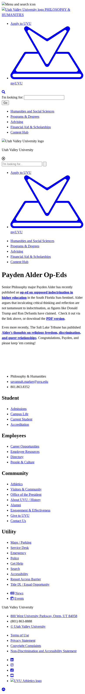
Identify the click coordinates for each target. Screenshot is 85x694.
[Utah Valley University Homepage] (23, 9)
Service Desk (19, 548)
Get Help (16, 563)
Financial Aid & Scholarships (30, 127)
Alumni (15, 505)
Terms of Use (19, 635)
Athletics (16, 484)
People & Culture (22, 462)
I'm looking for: (12, 97)
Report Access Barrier (25, 579)
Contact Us (18, 521)
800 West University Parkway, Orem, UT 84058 (43, 616)
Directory (17, 457)
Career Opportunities (24, 446)
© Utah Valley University (28, 626)
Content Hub (19, 132)
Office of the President (25, 494)
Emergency (18, 553)
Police (14, 558)
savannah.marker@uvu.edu (29, 381)
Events (19, 598)
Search (15, 569)
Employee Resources (24, 451)
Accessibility (19, 574)
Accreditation (19, 424)
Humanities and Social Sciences (32, 111)
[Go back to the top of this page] (4, 689)
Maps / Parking (20, 542)
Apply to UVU (20, 23)
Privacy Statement (22, 640)
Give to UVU (19, 515)
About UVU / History (25, 500)
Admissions (18, 409)
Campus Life (19, 414)
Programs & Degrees (24, 116)
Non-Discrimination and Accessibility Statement (43, 651)
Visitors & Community (26, 489)
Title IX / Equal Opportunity (29, 584)
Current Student (21, 419)
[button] (42, 4)
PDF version (55, 318)
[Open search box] (3, 92)
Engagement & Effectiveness (30, 510)
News (19, 593)
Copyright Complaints (25, 646)
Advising (16, 122)
